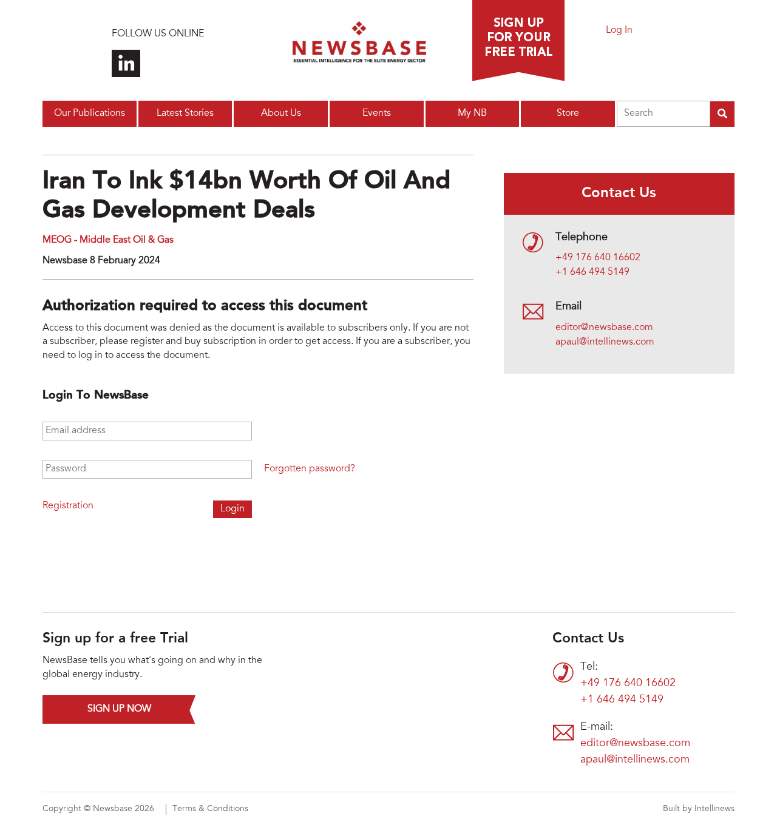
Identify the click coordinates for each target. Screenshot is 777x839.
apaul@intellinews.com (604, 342)
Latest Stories (185, 113)
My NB (472, 113)
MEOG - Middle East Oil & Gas (108, 240)
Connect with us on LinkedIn (126, 63)
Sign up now (119, 709)
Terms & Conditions (210, 809)
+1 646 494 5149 (592, 272)
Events (376, 113)
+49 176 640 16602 (597, 258)
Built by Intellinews (699, 809)
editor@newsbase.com (604, 327)
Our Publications (89, 113)
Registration (67, 506)
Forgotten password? (309, 469)
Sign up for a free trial (518, 40)
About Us (281, 113)
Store (568, 113)
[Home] (359, 45)
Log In (619, 30)
